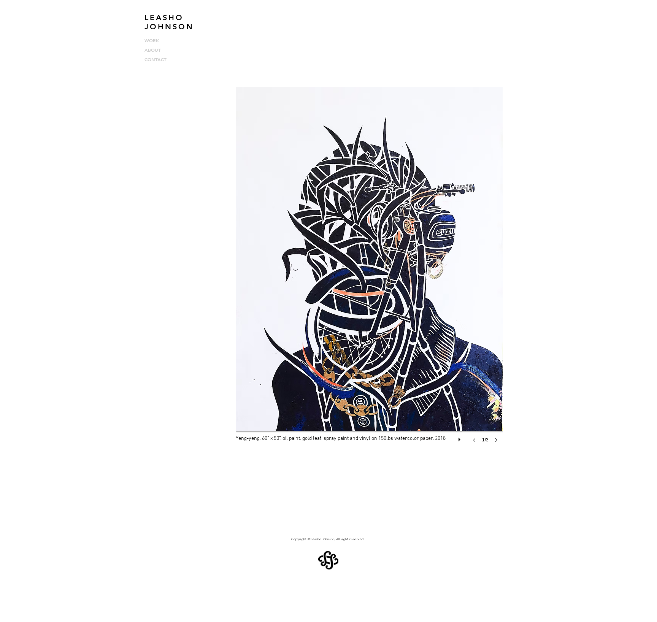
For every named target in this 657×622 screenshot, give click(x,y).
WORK (151, 40)
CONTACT (155, 59)
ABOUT (152, 50)
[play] (460, 437)
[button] (369, 272)
